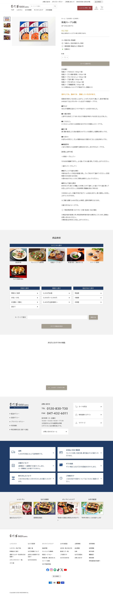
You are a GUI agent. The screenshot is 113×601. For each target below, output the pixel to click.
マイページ (82, 422)
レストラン (19, 10)
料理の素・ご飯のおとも (48, 557)
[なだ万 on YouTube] (65, 570)
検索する (93, 317)
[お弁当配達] (92, 508)
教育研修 (91, 557)
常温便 (77, 293)
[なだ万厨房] (45, 508)
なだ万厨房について (33, 551)
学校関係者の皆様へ (94, 560)
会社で (13, 306)
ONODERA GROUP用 (83, 1)
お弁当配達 (49, 10)
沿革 (76, 551)
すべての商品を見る (56, 326)
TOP (12, 10)
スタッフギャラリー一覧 (16, 560)
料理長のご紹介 (14, 551)
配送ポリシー (15, 413)
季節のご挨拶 (15, 293)
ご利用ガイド (63, 554)
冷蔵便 (77, 297)
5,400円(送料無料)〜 (50, 302)
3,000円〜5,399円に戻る (58, 387)
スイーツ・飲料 (46, 560)
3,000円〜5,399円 (72, 18)
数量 (62, 53)
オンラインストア (38, 10)
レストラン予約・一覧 (85, 8)
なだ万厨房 (28, 10)
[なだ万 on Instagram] (51, 570)
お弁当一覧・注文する (66, 548)
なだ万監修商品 (46, 564)
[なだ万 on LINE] (55, 570)
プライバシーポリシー (57, 1)
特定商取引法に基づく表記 (19, 429)
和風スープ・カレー (47, 554)
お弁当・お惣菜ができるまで (34, 555)
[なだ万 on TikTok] (58, 570)
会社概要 (77, 548)
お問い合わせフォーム (50, 431)
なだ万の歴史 (78, 554)
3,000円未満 (47, 293)
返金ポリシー (15, 417)
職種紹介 (91, 554)
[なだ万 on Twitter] (61, 570)
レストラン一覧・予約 (15, 548)
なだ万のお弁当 (32, 560)
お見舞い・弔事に (16, 302)
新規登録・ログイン (85, 414)
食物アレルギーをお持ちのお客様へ (17, 555)
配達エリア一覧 (64, 551)
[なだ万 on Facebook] (47, 570)
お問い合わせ (46, 1)
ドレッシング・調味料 (47, 551)
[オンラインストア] (68, 508)
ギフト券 (12, 563)
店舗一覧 (30, 548)
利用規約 (14, 425)
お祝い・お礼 (15, 297)
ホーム (63, 18)
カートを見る (83, 406)
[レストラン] (21, 508)
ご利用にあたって (70, 1)
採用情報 (91, 548)
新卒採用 (91, 551)
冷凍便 (77, 302)
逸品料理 (44, 548)
